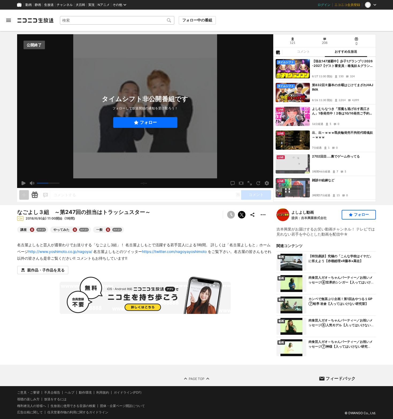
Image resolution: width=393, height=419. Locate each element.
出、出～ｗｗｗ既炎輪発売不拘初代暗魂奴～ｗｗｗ (342, 134)
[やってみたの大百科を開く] (75, 230)
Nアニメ (104, 4)
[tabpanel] (324, 129)
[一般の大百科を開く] (108, 230)
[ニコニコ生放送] (35, 20)
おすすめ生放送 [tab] (346, 51)
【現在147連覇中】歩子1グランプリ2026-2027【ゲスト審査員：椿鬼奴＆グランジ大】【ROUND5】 (342, 63)
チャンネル (65, 4)
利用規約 (102, 392)
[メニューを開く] (8, 20)
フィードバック (341, 378)
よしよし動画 (302, 212)
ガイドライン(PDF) (127, 392)
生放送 (49, 4)
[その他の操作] (263, 214)
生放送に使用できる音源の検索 (73, 405)
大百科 (80, 4)
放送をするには (55, 399)
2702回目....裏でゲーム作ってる (336, 156)
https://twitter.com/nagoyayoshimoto (174, 251)
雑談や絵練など (323, 180)
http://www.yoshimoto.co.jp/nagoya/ (60, 251)
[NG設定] (277, 52)
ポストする (241, 214)
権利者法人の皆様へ (31, 405)
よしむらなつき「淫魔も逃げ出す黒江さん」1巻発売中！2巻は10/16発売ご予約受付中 (342, 111)
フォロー (148, 122)
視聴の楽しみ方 (28, 399)
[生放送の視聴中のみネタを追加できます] (24, 195)
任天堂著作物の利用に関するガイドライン (77, 412)
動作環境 (85, 392)
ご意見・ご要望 (28, 392)
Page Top (197, 378)
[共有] (252, 214)
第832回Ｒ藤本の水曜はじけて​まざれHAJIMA (342, 87)
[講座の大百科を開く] (32, 230)
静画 (38, 4)
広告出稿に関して (30, 412)
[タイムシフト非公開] (231, 214)
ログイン (324, 4)
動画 (28, 4)
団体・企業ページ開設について (122, 405)
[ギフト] (35, 195)
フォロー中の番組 (197, 20)
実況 (91, 4)
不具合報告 (52, 392)
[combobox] (117, 20)
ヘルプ (69, 392)
